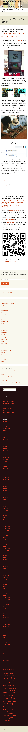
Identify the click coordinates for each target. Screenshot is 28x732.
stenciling (11, 715)
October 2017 (6, 575)
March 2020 (5, 519)
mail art (14, 685)
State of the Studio (12, 376)
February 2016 (6, 617)
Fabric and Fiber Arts (5, 321)
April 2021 (5, 493)
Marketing (19, 33)
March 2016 (5, 615)
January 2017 (5, 595)
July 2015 (5, 633)
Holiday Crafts (4, 332)
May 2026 (5, 421)
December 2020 (6, 501)
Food (2, 323)
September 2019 (6, 533)
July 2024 (5, 430)
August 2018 (5, 553)
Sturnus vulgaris (10, 206)
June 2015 (5, 635)
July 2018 (5, 555)
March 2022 (5, 468)
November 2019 (6, 528)
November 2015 (6, 624)
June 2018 (5, 557)
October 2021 (6, 479)
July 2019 (5, 537)
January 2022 (5, 473)
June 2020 (5, 513)
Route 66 (3, 352)
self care (13, 709)
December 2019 (6, 526)
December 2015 (6, 622)
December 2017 (6, 570)
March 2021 (5, 495)
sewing (4, 711)
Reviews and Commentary (7, 350)
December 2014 (6, 644)
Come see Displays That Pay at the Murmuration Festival (13, 198)
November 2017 (6, 573)
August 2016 (5, 606)
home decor (9, 685)
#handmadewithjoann (9, 671)
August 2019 (5, 535)
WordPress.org (6, 660)
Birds (2, 312)
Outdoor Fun (4, 341)
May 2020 (5, 515)
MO (14, 692)
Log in (4, 653)
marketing (9, 687)
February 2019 (6, 544)
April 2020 (5, 517)
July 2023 (5, 446)
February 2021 (6, 497)
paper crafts (8, 698)
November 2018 (6, 548)
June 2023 (5, 448)
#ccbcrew (12, 669)
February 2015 (6, 642)
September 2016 (6, 604)
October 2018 (6, 550)
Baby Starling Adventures (13, 370)
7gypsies (6, 675)
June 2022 (5, 461)
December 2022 (6, 455)
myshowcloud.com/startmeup (8, 261)
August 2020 (5, 510)
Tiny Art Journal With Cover (8, 399)
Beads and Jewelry (5, 310)
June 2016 (5, 608)
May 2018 (5, 559)
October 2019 (6, 530)
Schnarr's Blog (8, 704)
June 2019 (5, 539)
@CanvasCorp (11, 675)
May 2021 (5, 490)
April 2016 (5, 613)
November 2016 (6, 599)
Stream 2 (3, 180)
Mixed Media (4, 339)
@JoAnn (4, 677)
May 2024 (5, 435)
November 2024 (6, 428)
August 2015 (5, 631)
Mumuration (23, 42)
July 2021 (5, 486)
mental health (5, 690)
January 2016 (5, 619)
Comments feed (6, 658)
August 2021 (5, 484)
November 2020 (6, 504)
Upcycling (3, 361)
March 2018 (5, 564)
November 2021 (6, 477)
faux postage (7, 683)
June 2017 (5, 584)
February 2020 (6, 521)
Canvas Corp (9, 678)
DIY (12, 682)
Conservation (4, 317)
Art (2, 308)
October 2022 (6, 457)
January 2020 (5, 524)
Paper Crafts (4, 343)
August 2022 (5, 459)
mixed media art (10, 692)
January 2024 (5, 441)
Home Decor (4, 334)
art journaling (14, 677)
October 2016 (6, 602)
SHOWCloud (16, 36)
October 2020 (6, 506)
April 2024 (5, 437)
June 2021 (5, 488)
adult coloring (9, 677)
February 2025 (6, 426)
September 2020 (6, 508)
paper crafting (8, 695)
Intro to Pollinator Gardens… (9, 401)
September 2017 (6, 577)
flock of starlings (13, 203)
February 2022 (6, 470)
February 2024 (6, 439)
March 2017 (5, 590)
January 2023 (5, 452)
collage (9, 682)
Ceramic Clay (4, 314)
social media (9, 711)
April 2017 (5, 588)
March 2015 (5, 639)
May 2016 (5, 611)
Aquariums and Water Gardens (7, 303)
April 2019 (5, 542)
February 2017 (6, 593)
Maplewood (5, 687)
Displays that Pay (12, 34)
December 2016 (6, 597)
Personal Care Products (6, 346)
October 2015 (6, 626)
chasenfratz (4, 373)
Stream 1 (3, 177)
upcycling (7, 718)
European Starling (5, 203)
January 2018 (5, 568)
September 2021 (6, 481)
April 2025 (5, 424)
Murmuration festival (5, 36)
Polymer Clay (4, 348)
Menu (2, 14)
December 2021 (6, 475)
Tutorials (3, 357)
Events (15, 33)
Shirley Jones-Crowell (6, 379)
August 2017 (5, 579)
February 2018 (6, 566)
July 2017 (5, 582)
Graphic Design (4, 328)
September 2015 (6, 628)
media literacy (13, 688)
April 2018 (5, 562)
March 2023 (5, 450)
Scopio (12, 36)
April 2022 (5, 466)
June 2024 (5, 432)
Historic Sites (4, 330)
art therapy (5, 678)
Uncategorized (4, 359)
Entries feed (5, 655)
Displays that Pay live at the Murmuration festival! (12, 30)
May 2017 (5, 586)
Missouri (9, 690)
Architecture (4, 305)
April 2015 (5, 637)
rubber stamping (10, 701)
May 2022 (5, 464)
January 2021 (5, 499)
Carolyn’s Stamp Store (7, 292)
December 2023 (6, 444)
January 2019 (5, 546)
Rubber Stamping (5, 354)
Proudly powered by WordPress (8, 729)
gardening (11, 683)
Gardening (3, 325)
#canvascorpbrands (6, 669)
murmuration (9, 205)
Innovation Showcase (21, 34)
